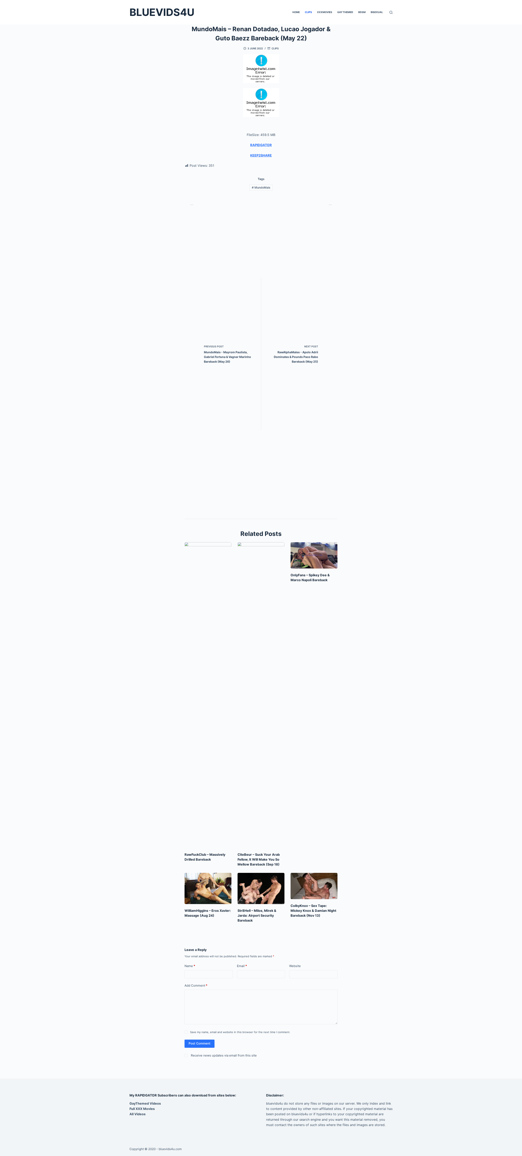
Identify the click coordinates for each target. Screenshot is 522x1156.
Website (295, 966)
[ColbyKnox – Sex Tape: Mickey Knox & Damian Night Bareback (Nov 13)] (314, 886)
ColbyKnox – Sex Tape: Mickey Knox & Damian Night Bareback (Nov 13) (313, 911)
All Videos (137, 1114)
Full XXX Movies (142, 1109)
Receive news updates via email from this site (223, 1055)
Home (296, 12)
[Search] (391, 12)
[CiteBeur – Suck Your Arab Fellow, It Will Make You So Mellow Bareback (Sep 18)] (261, 695)
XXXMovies (324, 12)
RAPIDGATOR (261, 145)
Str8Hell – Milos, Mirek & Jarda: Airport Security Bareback (257, 915)
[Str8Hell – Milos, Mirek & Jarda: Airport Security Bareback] (261, 888)
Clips (308, 12)
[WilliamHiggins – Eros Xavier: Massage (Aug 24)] (208, 888)
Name (190, 966)
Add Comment (196, 985)
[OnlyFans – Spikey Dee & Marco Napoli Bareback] (314, 555)
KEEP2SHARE (261, 155)
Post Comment (199, 1043)
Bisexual (377, 12)
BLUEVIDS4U (161, 12)
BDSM (362, 12)
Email (242, 966)
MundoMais (261, 187)
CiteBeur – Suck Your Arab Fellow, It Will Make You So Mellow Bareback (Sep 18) (259, 859)
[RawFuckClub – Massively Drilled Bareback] (208, 695)
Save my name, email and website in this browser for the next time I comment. (240, 1032)
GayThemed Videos (145, 1103)
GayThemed (345, 12)
